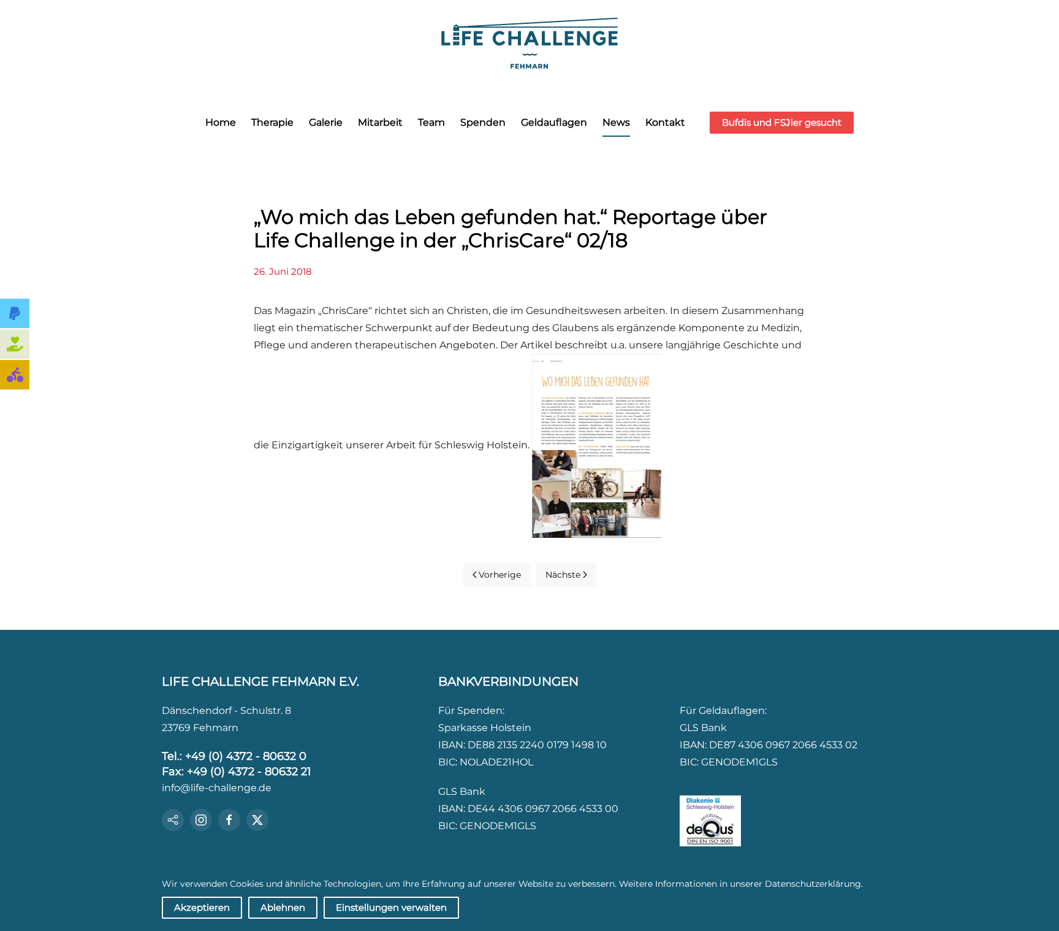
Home (220, 122)
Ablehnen (282, 907)
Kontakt (665, 122)
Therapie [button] (272, 122)
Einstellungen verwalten (391, 907)
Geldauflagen (554, 122)
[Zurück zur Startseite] (529, 41)
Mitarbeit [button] (380, 122)
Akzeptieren (202, 907)
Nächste (562, 574)
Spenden (483, 122)
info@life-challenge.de (216, 788)
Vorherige (500, 574)
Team (431, 122)
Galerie (326, 122)
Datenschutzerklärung (813, 883)
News (616, 122)
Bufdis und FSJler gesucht (781, 122)
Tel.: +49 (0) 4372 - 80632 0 (234, 756)
